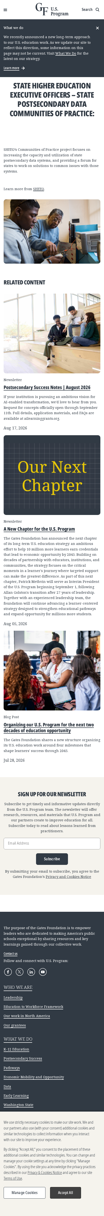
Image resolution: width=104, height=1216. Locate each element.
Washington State (18, 1104)
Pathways (12, 1067)
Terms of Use (13, 1178)
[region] (52, 1164)
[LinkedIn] (31, 972)
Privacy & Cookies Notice (45, 1172)
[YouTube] (42, 972)
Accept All (65, 1192)
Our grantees (15, 1025)
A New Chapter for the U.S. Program (39, 529)
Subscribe (52, 858)
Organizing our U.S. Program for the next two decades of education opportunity (49, 727)
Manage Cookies (24, 1192)
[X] (19, 972)
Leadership (13, 997)
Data (7, 1086)
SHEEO (38, 189)
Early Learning (16, 1095)
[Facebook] (8, 972)
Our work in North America (27, 1015)
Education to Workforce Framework (33, 1006)
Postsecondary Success (23, 1058)
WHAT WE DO (18, 1039)
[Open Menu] (5, 9)
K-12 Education (16, 1049)
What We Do (65, 53)
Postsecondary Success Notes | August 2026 (47, 387)
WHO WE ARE (18, 987)
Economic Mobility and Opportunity (34, 1077)
